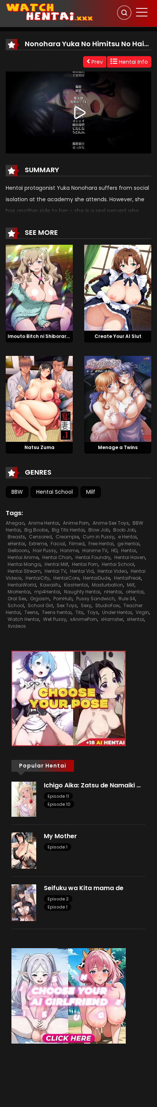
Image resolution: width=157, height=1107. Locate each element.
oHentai (135, 591)
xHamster (112, 619)
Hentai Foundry (93, 557)
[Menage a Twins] (117, 398)
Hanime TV (94, 550)
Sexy (86, 605)
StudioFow (107, 605)
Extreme (38, 543)
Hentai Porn (85, 564)
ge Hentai (128, 543)
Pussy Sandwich (95, 598)
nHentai (113, 591)
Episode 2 (58, 899)
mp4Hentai (47, 591)
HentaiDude (96, 578)
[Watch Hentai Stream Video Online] (50, 11)
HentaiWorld (22, 585)
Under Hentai (117, 612)
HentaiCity (38, 578)
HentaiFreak (127, 578)
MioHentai (19, 591)
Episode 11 (58, 796)
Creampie (67, 536)
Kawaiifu (50, 585)
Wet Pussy (54, 619)
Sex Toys (67, 605)
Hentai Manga (24, 564)
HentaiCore (66, 578)
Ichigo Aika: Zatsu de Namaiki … (92, 785)
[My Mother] (23, 850)
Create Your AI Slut (118, 336)
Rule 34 (127, 598)
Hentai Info (132, 62)
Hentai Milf (56, 564)
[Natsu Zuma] (39, 398)
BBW (17, 492)
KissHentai (76, 585)
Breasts (16, 536)
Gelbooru (18, 550)
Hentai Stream (24, 571)
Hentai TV (55, 571)
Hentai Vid (82, 571)
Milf (90, 492)
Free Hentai (101, 543)
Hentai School (54, 492)
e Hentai (127, 536)
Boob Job (124, 530)
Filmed (77, 543)
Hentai (128, 550)
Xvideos (17, 626)
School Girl (40, 605)
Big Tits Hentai (68, 530)
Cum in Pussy (98, 536)
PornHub (62, 598)
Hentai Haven (129, 557)
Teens (31, 612)
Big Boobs (36, 530)
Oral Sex (17, 598)
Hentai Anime (23, 557)
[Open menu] (141, 12)
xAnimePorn (83, 619)
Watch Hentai (23, 619)
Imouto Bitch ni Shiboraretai (42, 336)
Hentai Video (112, 571)
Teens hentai (57, 612)
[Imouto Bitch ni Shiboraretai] (39, 287)
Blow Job (98, 530)
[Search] (124, 12)
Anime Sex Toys (111, 523)
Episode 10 (59, 804)
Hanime (69, 550)
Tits (79, 612)
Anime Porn (76, 523)
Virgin (142, 612)
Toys (92, 612)
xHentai (135, 619)
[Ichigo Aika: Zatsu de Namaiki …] (23, 798)
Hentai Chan (57, 557)
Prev (96, 62)
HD (114, 550)
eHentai (16, 543)
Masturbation (107, 585)
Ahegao (15, 523)
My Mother (60, 836)
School (16, 605)
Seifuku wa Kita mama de (83, 888)
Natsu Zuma (39, 447)
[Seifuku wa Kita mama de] (23, 902)
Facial (58, 543)
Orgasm (40, 598)
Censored (40, 536)
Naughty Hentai (82, 591)
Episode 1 (57, 847)
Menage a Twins (118, 447)
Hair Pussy (44, 550)
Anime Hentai (43, 523)
